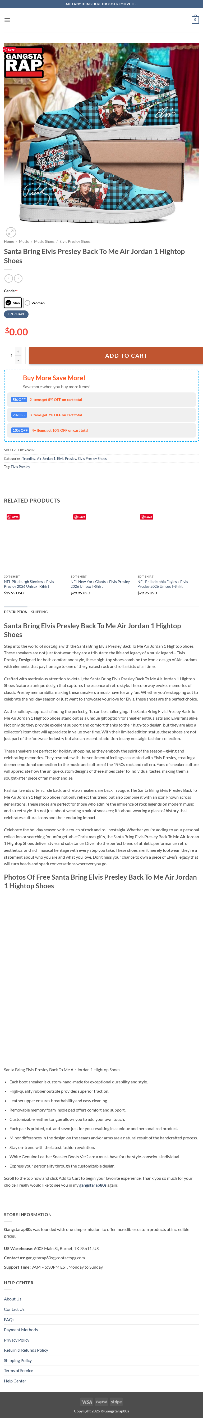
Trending (28, 458)
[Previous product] (18, 278)
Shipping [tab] (39, 612)
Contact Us (14, 1309)
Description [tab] (15, 612)
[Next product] (8, 278)
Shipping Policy (18, 1360)
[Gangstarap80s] (101, 20)
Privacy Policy (16, 1339)
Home (9, 241)
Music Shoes (44, 241)
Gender (11, 290)
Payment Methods (21, 1329)
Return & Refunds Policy (26, 1349)
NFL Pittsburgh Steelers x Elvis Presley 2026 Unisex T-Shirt (29, 584)
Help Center (15, 1380)
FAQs (9, 1319)
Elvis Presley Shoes (74, 241)
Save (11, 49)
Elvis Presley (66, 458)
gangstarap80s (93, 1184)
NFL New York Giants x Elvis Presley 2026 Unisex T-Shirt (100, 584)
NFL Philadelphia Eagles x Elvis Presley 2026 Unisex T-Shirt (162, 584)
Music (24, 241)
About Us (12, 1298)
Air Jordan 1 (46, 458)
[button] (7, 20)
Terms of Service (18, 1370)
